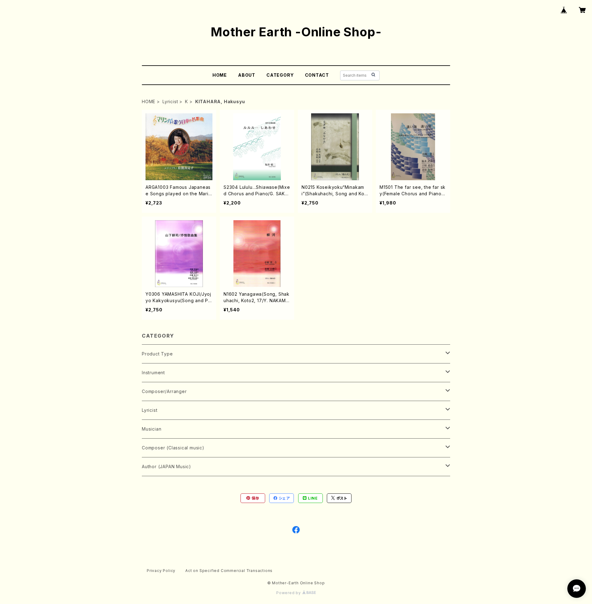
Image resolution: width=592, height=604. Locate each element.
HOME (219, 75)
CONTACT (317, 75)
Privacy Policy (161, 570)
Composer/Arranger (164, 391)
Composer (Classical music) (173, 447)
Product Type (157, 353)
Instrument (153, 372)
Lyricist (170, 101)
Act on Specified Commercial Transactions (229, 570)
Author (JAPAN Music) (166, 466)
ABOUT (246, 75)
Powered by (289, 592)
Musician (151, 429)
